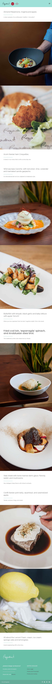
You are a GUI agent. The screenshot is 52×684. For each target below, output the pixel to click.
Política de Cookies (32, 674)
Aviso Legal (30, 669)
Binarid (13, 674)
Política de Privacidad (33, 671)
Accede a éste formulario (9, 669)
